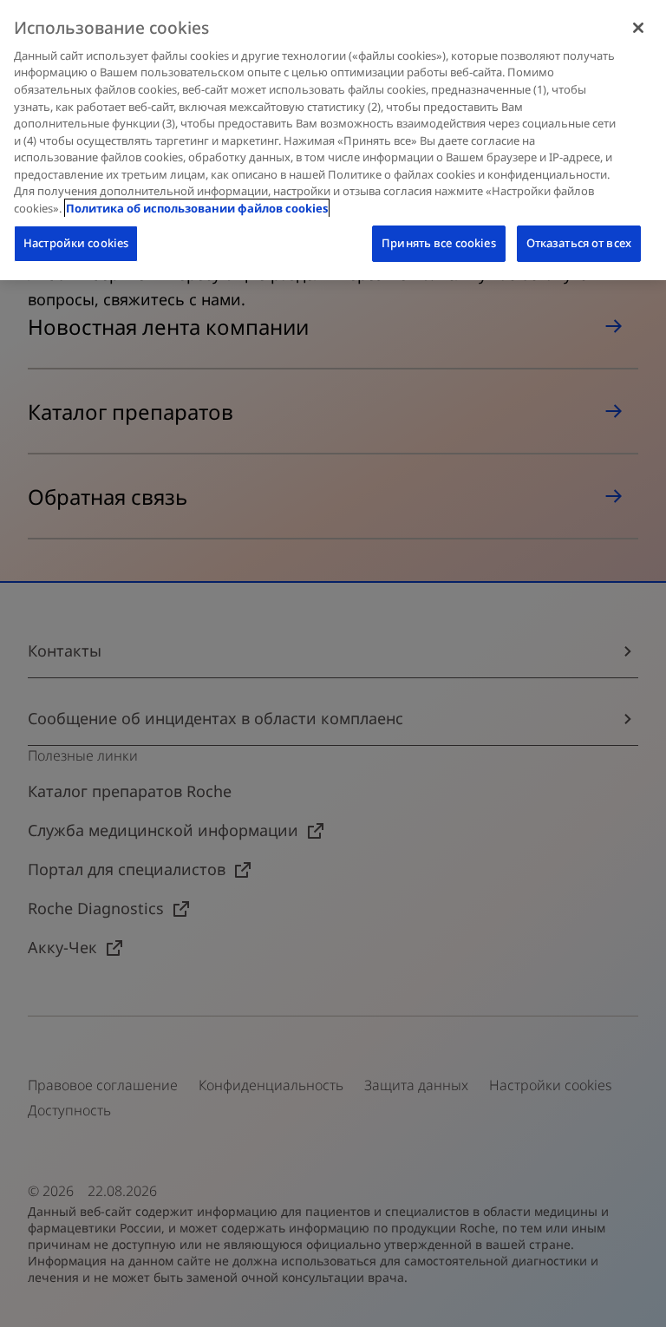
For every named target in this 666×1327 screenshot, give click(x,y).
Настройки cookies (75, 243)
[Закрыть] (638, 28)
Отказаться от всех (578, 243)
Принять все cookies (438, 243)
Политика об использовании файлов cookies (197, 208)
